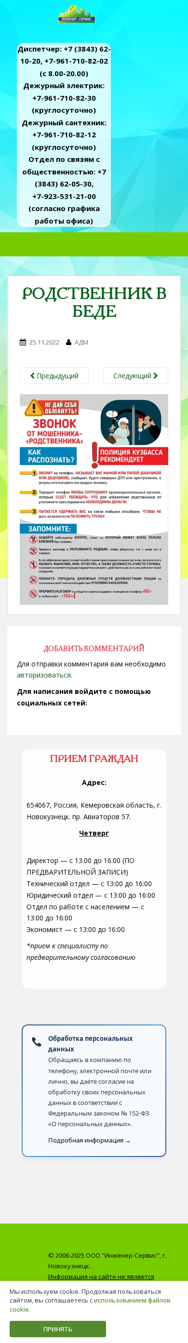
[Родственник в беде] (94, 499)
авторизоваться (44, 674)
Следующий (133, 375)
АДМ (81, 342)
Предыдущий (57, 375)
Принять (57, 1329)
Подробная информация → (89, 1140)
